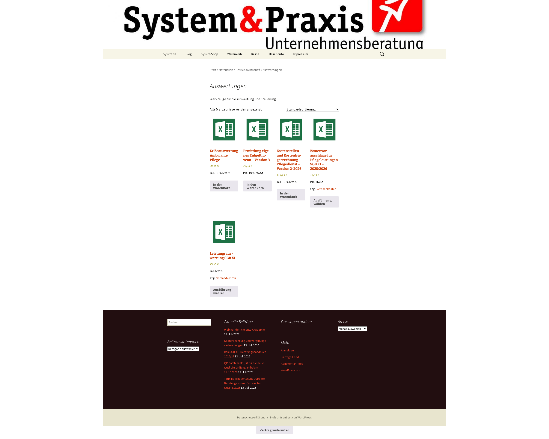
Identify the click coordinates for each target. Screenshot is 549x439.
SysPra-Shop (209, 54)
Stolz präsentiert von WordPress (291, 417)
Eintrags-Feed (290, 357)
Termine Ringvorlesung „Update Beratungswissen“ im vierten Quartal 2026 (244, 383)
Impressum (300, 54)
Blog (189, 54)
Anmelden (287, 350)
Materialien (226, 70)
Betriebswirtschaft (247, 70)
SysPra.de (169, 54)
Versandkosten (326, 189)
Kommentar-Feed (292, 364)
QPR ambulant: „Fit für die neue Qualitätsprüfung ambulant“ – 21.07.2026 (244, 367)
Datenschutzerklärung (251, 417)
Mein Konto (276, 54)
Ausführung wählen (323, 202)
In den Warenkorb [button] (221, 186)
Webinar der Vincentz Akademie (244, 329)
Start (213, 70)
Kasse (255, 54)
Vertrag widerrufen (275, 430)
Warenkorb (234, 54)
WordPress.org (290, 370)
